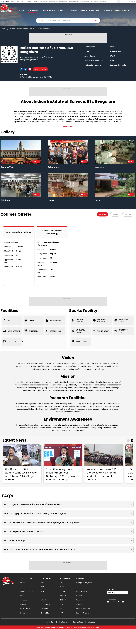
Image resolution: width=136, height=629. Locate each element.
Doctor (79, 596)
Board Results (25, 613)
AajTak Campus (5, 1)
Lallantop (35, 1)
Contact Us (63, 622)
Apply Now (40, 69)
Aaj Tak (13, 1)
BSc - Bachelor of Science (19, 232)
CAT (61, 582)
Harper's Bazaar (73, 1)
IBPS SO (63, 600)
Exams (23, 596)
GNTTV (23, 1)
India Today (43, 1)
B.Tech (43, 582)
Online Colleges (26, 591)
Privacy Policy (49, 622)
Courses (23, 600)
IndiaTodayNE (94, 1)
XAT (61, 613)
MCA (42, 596)
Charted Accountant (84, 587)
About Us (91, 622)
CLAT (62, 604)
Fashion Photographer (85, 613)
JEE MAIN (63, 591)
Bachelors (102, 214)
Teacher (79, 600)
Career (23, 604)
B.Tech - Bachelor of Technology (52, 232)
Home (21, 10)
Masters (115, 214)
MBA (42, 591)
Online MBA (45, 604)
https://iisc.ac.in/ (46, 57)
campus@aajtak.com (124, 10)
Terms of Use (78, 622)
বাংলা (18, 1)
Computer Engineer (84, 582)
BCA (42, 587)
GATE (62, 587)
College (12, 29)
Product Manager (83, 609)
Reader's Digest (84, 1)
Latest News (94, 10)
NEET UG (63, 596)
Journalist (80, 604)
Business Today (53, 1)
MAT (61, 609)
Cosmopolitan (63, 1)
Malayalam (103, 1)
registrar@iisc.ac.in (30, 59)
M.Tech (43, 600)
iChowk (29, 1)
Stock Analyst (81, 591)
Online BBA (45, 613)
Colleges (23, 587)
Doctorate (128, 214)
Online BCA (45, 609)
